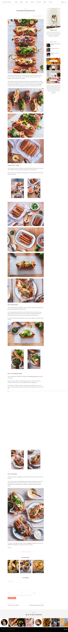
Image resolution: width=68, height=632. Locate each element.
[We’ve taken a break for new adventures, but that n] (55, 622)
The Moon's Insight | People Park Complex (36, 605)
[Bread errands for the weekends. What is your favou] (4, 622)
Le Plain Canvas (35, 615)
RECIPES (25, 8)
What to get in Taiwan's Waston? (13, 605)
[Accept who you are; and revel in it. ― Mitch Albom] (38, 622)
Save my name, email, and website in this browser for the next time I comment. (20, 595)
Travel (26, 2)
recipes (21, 2)
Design (44, 2)
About (16, 2)
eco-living (39, 2)
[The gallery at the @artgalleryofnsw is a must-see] (21, 622)
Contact (50, 2)
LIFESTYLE (32, 2)
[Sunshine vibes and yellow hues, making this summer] (63, 622)
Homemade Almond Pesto (33, 376)
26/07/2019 (26, 12)
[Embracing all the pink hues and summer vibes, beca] (29, 622)
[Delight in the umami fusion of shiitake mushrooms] (13, 622)
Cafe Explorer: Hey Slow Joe (55, 48)
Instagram (29, 543)
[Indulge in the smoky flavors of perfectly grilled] (47, 622)
